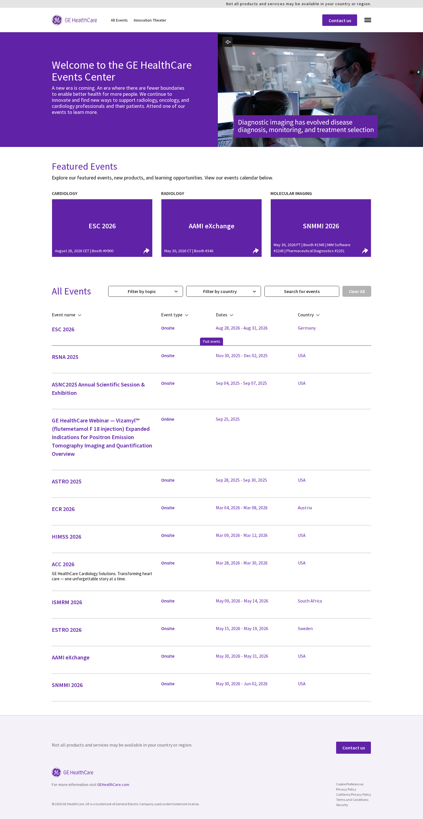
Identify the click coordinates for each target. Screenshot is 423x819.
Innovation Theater (150, 20)
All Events (119, 20)
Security (342, 805)
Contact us (340, 20)
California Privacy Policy (353, 794)
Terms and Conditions (352, 799)
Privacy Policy (346, 789)
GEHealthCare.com (113, 784)
